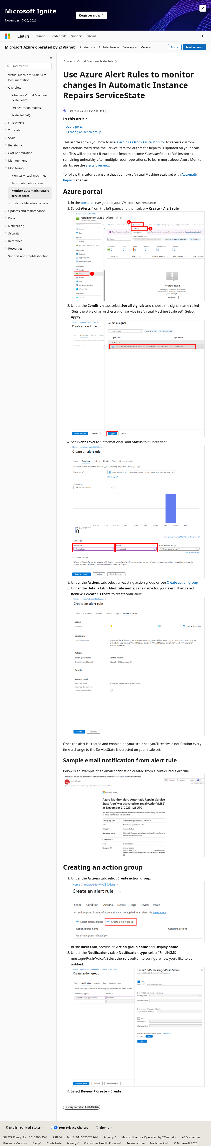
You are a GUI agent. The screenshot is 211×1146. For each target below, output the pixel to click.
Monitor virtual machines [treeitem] (29, 175)
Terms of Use (136, 1143)
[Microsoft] (7, 36)
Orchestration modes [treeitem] (26, 108)
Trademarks (158, 1143)
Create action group (182, 582)
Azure (68, 61)
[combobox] (28, 66)
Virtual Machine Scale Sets (95, 61)
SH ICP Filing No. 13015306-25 (24, 1137)
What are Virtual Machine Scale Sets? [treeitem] (29, 97)
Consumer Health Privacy (101, 1143)
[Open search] (202, 36)
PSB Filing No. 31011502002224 (74, 1137)
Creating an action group (83, 132)
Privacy (108, 1137)
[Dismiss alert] (202, 8)
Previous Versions (15, 1143)
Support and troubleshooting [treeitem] (28, 256)
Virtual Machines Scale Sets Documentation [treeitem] (27, 77)
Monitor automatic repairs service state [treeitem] (30, 193)
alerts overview (97, 165)
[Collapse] (51, 58)
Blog (36, 1143)
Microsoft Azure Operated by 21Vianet (147, 1137)
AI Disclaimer (191, 1137)
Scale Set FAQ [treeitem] (21, 115)
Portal (175, 47)
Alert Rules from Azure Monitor (140, 142)
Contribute (54, 1143)
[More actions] (201, 61)
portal (85, 202)
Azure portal (74, 127)
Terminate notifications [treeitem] (27, 183)
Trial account (195, 47)
